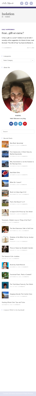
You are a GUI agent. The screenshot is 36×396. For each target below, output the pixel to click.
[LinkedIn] (20, 124)
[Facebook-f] (22, 3)
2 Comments (25, 230)
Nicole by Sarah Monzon (17, 264)
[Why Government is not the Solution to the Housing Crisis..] (5, 163)
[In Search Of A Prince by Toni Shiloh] (5, 212)
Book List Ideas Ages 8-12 (18, 192)
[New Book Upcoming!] (5, 144)
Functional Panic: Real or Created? (21, 274)
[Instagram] (31, 3)
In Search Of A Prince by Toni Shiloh (21, 211)
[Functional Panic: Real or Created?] (5, 275)
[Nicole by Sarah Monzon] (5, 265)
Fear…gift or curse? (13, 33)
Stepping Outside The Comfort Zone (21, 294)
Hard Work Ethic (15, 172)
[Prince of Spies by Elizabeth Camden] (5, 249)
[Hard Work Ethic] (5, 173)
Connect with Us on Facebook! (14, 310)
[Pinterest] (26, 3)
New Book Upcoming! (16, 143)
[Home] (2, 17)
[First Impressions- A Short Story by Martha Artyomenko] (5, 154)
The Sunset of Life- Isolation (10, 256)
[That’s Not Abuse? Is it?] (5, 203)
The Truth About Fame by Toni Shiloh (21, 284)
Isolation (7, 17)
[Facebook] (11, 124)
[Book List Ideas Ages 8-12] (5, 193)
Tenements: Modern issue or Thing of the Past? (16, 220)
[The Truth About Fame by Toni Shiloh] (5, 285)
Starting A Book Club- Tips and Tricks (13, 302)
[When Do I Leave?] (5, 183)
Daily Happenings (8, 29)
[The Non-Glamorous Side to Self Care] (5, 229)
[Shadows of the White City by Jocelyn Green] (5, 239)
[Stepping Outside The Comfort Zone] (5, 295)
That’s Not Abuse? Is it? (17, 202)
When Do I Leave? (15, 182)
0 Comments (8, 47)
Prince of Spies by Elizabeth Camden (21, 248)
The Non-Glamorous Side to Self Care (21, 228)
